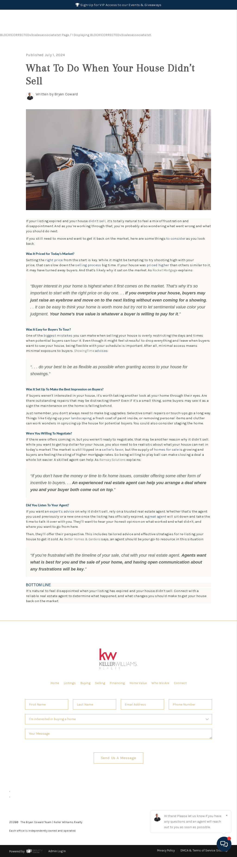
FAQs (213, 44)
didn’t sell (97, 221)
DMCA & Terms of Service (198, 850)
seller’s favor (112, 449)
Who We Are (160, 683)
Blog (213, 203)
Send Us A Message (118, 758)
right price (54, 260)
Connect (180, 683)
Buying (85, 683)
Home (212, 34)
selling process (88, 265)
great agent (156, 516)
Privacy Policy (166, 850)
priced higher (158, 265)
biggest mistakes (58, 335)
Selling (100, 683)
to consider (175, 238)
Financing (117, 683)
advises (101, 351)
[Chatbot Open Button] (224, 844)
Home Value (138, 683)
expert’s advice (62, 511)
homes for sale (166, 449)
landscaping (81, 418)
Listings (70, 683)
